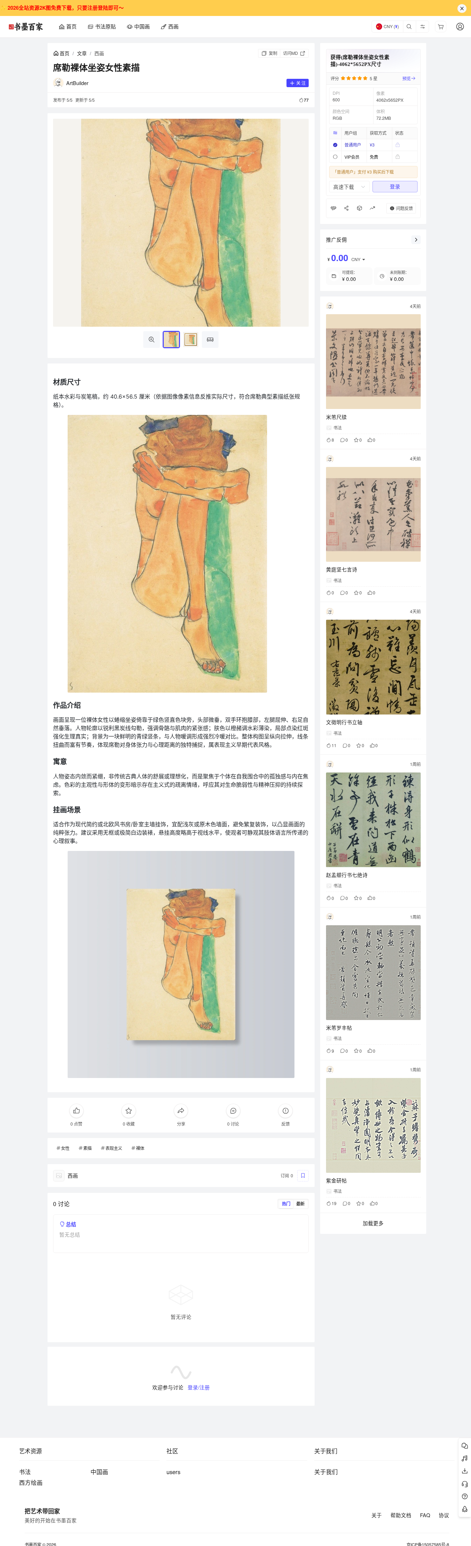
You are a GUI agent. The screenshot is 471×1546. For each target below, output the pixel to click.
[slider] (359, 78)
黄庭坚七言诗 (341, 569)
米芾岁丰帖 (339, 1027)
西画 (99, 53)
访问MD (290, 53)
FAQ (425, 1515)
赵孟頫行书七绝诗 (347, 874)
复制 (273, 53)
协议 (444, 1515)
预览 (406, 79)
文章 (82, 53)
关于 (376, 1515)
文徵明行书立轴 (344, 722)
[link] (61, 53)
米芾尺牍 (336, 416)
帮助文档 (401, 1515)
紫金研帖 (336, 1180)
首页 (64, 53)
